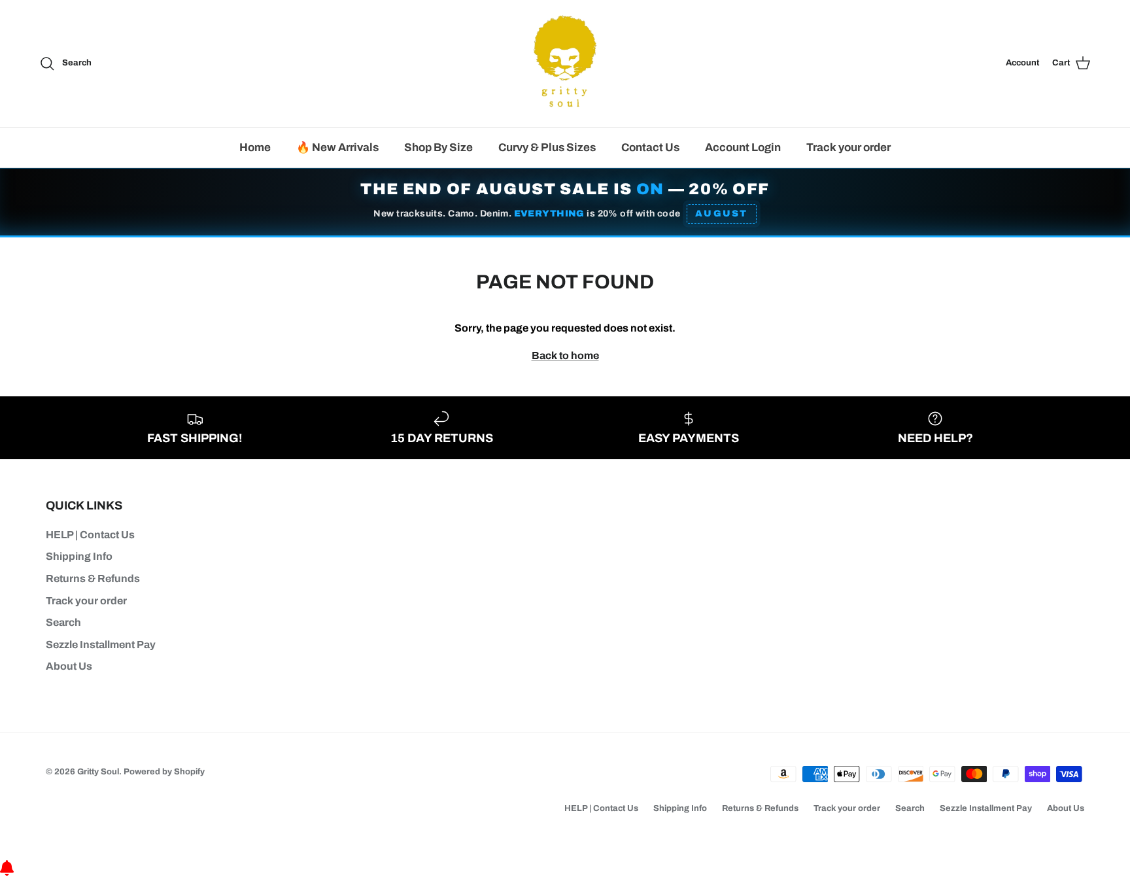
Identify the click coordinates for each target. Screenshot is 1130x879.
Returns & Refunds (93, 578)
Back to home (565, 355)
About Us (69, 666)
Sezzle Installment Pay (101, 644)
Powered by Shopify (164, 771)
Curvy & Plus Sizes (547, 147)
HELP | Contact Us (90, 534)
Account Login (743, 147)
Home (255, 147)
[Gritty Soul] (565, 63)
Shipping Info (79, 556)
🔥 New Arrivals (337, 147)
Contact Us (650, 147)
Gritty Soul (98, 771)
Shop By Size (438, 147)
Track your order (848, 147)
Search (63, 622)
